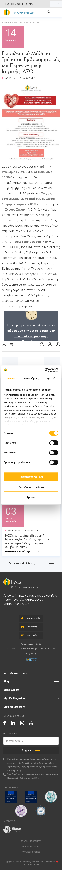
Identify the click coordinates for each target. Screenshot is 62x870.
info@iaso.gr (31, 653)
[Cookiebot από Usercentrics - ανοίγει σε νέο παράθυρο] (44, 370)
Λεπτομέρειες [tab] (31, 378)
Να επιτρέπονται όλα (31, 476)
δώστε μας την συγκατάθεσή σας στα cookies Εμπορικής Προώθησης (31, 336)
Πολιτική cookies (31, 847)
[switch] (53, 442)
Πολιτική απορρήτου (31, 841)
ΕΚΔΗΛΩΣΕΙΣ (35, 22)
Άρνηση (31, 497)
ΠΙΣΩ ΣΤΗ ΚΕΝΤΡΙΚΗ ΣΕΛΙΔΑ (18, 3)
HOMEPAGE (6, 22)
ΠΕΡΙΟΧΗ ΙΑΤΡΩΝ (21, 22)
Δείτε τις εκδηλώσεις (21, 563)
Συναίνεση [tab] (11, 378)
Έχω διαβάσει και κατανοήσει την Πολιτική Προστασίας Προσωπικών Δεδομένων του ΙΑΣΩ (32, 776)
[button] (31, 852)
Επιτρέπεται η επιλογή (31, 487)
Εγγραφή (27, 750)
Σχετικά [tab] (51, 378)
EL (55, 3)
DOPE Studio (33, 864)
